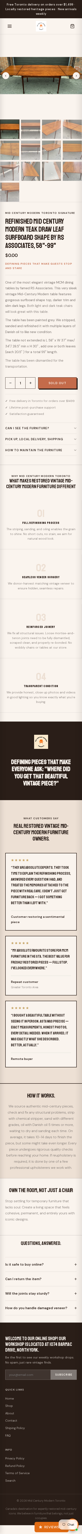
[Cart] (72, 26)
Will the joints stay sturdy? (27, 1293)
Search (10, 1481)
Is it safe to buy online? (24, 1264)
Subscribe (63, 1374)
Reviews (51, 1527)
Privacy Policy (14, 1458)
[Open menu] (9, 26)
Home (9, 1398)
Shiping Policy (15, 1428)
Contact (11, 1420)
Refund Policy (15, 1466)
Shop (9, 1406)
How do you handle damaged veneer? (36, 1308)
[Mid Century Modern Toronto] (41, 26)
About (9, 1413)
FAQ (8, 1435)
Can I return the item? (23, 1279)
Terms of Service (17, 1473)
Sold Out (57, 383)
